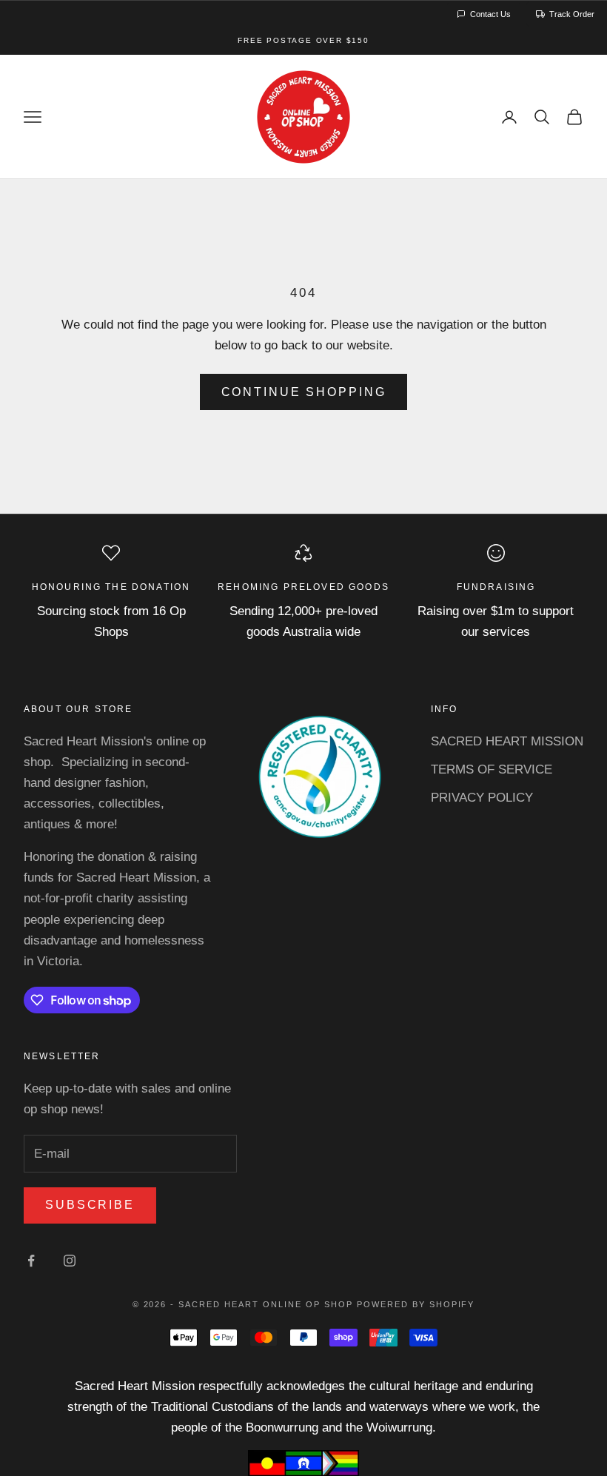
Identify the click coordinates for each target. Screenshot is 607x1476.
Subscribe (90, 1204)
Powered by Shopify (416, 1304)
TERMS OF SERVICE (491, 769)
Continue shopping (303, 392)
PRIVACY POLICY (482, 798)
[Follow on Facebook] (31, 1260)
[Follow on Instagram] (69, 1260)
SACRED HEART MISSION (507, 741)
